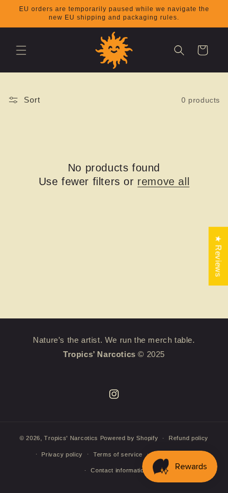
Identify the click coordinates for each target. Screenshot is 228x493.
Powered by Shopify (129, 438)
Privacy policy (62, 454)
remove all (163, 181)
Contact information (119, 470)
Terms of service (118, 454)
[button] (21, 50)
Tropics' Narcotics (71, 438)
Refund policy (188, 438)
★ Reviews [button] (218, 256)
